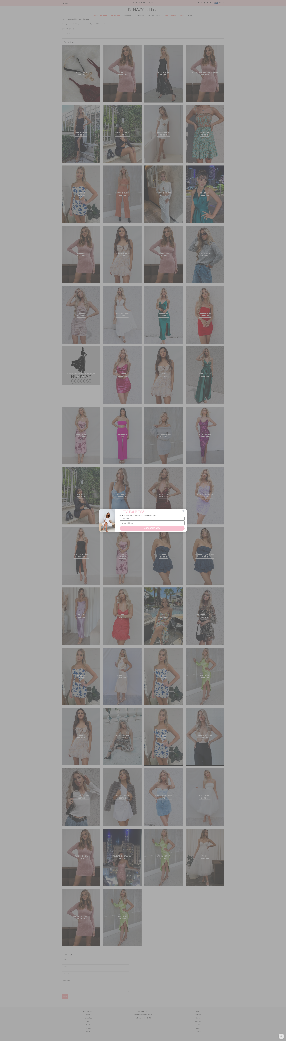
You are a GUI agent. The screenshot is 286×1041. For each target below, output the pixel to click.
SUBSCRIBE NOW (152, 528)
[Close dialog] (183, 511)
